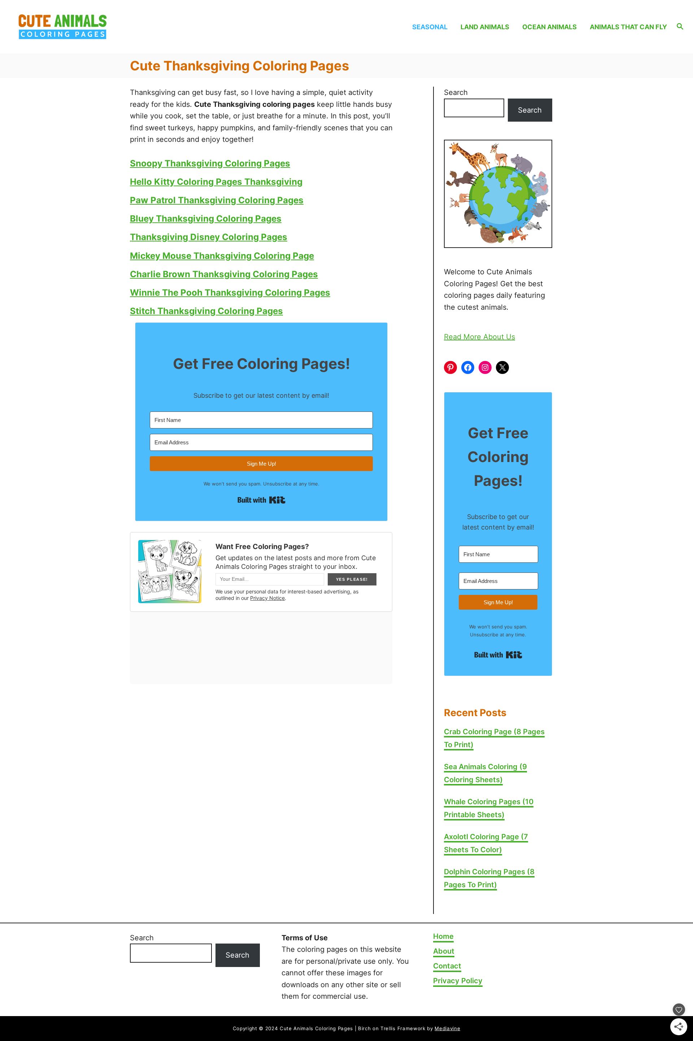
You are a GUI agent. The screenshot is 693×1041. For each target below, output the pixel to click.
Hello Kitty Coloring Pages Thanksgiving (216, 182)
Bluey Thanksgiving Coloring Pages (206, 218)
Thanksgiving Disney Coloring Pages (208, 237)
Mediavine (447, 1028)
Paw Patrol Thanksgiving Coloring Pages (217, 200)
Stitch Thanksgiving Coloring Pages (206, 311)
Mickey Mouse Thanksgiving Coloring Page (222, 256)
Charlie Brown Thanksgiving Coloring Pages (224, 274)
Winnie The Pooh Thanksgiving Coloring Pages (230, 292)
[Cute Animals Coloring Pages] (98, 27)
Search (456, 92)
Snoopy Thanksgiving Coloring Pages (210, 163)
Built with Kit (261, 499)
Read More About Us (479, 336)
